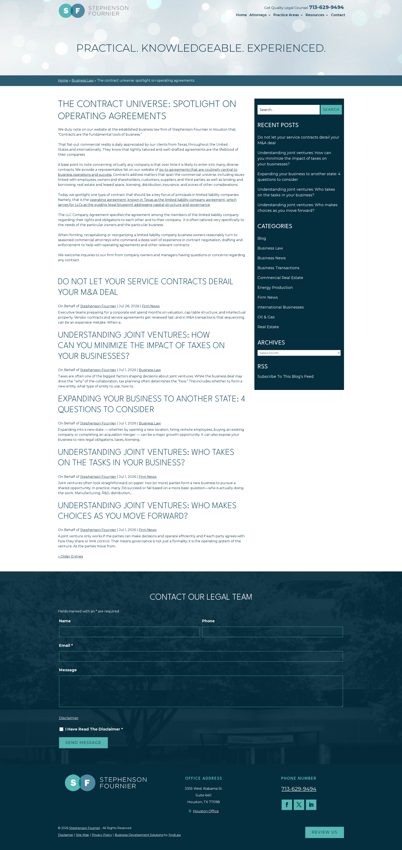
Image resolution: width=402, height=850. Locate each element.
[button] (398, 819)
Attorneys (258, 15)
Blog (262, 238)
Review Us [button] (325, 832)
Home (241, 15)
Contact (338, 15)
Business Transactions (278, 268)
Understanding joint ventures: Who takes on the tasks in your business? (296, 192)
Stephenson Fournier (98, 306)
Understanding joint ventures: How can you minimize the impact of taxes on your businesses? (141, 346)
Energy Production (275, 287)
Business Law (150, 370)
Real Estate (268, 327)
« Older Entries (70, 556)
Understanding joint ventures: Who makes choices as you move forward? (298, 208)
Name (65, 621)
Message (68, 670)
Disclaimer (69, 718)
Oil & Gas (266, 317)
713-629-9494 (326, 7)
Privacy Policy (102, 835)
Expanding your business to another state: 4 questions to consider (299, 177)
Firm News (151, 306)
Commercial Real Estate (280, 277)
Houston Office (206, 811)
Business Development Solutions (139, 835)
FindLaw (175, 835)
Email (66, 645)
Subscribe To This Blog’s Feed (286, 376)
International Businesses (281, 307)
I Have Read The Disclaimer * (94, 729)
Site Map (82, 835)
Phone (208, 621)
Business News (272, 258)
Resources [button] (315, 15)
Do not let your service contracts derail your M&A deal (298, 140)
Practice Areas (286, 15)
